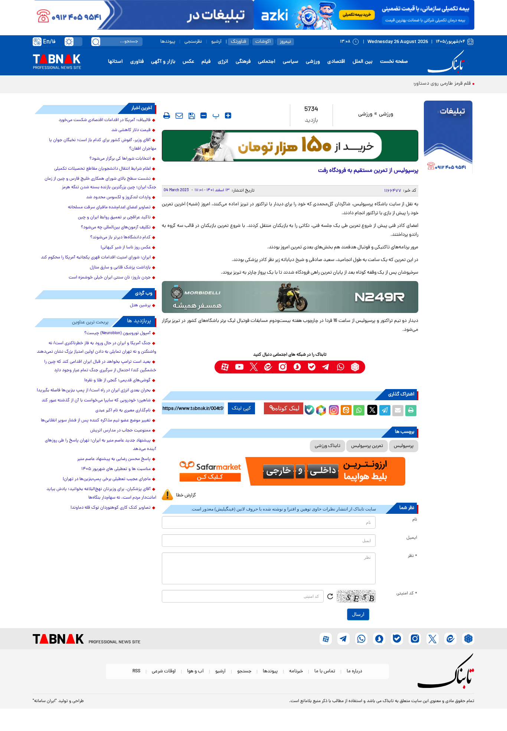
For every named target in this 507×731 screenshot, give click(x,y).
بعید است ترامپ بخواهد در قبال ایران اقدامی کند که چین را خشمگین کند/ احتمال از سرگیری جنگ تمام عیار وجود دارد (100, 366)
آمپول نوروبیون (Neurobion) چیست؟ (117, 333)
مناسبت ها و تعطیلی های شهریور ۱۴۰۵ (116, 469)
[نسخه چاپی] (410, 410)
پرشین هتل (140, 305)
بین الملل (363, 62)
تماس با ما (324, 671)
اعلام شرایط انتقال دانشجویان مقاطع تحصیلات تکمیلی (102, 169)
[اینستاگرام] (332, 409)
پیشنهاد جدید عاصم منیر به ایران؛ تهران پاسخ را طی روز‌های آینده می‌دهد (100, 445)
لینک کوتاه (287, 408)
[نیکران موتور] (290, 297)
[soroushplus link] (297, 367)
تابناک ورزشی (327, 446)
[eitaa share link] (345, 410)
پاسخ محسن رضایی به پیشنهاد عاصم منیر (114, 459)
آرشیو (216, 41)
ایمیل (411, 538)
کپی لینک (241, 408)
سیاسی (290, 62)
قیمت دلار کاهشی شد (131, 130)
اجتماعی (266, 62)
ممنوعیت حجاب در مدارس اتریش (120, 430)
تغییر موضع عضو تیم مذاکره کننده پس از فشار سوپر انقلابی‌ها (96, 420)
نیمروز (285, 41)
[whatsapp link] (340, 367)
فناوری (137, 62)
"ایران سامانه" (45, 701)
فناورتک (238, 41)
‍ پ (214, 115)
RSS (136, 671)
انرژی (223, 62)
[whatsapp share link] (358, 410)
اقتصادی (336, 62)
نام (414, 519)
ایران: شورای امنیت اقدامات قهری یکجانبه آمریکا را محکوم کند (96, 257)
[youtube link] (239, 367)
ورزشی (313, 62)
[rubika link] (355, 367)
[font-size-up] (228, 115)
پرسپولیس (403, 446)
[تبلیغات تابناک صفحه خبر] (448, 138)
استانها (115, 62)
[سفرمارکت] (289, 471)
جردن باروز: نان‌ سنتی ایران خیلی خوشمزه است (110, 277)
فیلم (206, 62)
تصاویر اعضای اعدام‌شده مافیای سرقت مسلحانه (109, 207)
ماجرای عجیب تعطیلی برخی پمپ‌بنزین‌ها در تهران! (107, 479)
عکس (188, 62)
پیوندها (167, 41)
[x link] (253, 367)
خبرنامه (296, 671)
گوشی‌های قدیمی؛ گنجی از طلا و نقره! (117, 380)
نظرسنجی (193, 41)
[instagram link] (282, 367)
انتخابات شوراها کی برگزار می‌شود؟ (120, 159)
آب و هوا (195, 671)
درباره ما (354, 671)
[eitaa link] (268, 367)
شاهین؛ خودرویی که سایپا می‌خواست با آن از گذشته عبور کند (96, 400)
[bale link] (311, 367)
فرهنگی (243, 62)
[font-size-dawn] (204, 115)
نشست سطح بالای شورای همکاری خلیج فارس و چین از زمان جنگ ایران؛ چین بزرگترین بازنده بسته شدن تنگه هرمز (100, 183)
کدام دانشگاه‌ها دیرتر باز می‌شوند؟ (120, 237)
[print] (166, 115)
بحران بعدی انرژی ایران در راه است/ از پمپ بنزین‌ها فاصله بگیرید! (94, 390)
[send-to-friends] (179, 115)
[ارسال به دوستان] (397, 410)
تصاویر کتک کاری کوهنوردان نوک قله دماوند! (111, 508)
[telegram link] (326, 367)
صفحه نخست (394, 62)
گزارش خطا (186, 495)
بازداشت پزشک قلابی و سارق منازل (120, 267)
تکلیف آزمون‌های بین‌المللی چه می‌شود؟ (116, 227)
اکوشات (263, 41)
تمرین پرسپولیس (367, 446)
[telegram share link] (384, 410)
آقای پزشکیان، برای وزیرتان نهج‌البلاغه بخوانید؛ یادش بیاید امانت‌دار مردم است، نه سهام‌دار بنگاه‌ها (101, 493)
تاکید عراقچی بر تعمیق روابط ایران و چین (114, 217)
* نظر (412, 556)
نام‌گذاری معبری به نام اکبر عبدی (123, 410)
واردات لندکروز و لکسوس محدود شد (118, 197)
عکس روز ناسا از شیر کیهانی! (126, 247)
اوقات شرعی (164, 671)
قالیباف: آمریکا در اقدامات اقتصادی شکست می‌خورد (105, 120)
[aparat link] (224, 367)
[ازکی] (364, 15)
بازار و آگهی (163, 62)
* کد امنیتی (406, 593)
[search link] (95, 41)
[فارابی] (290, 145)
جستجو (244, 671)
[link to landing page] (447, 62)
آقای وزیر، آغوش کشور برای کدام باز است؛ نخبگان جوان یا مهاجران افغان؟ (102, 144)
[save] (192, 115)
